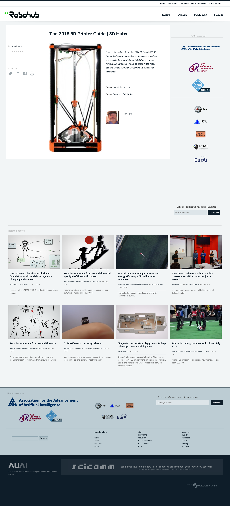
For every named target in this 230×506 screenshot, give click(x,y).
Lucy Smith (23, 284)
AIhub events (215, 4)
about (162, 4)
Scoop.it (117, 94)
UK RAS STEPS (192, 284)
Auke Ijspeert (157, 284)
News (166, 15)
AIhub (12, 284)
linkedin (185, 435)
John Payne (16, 46)
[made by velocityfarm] (202, 485)
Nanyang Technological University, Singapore (83, 348)
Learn (218, 15)
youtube (185, 446)
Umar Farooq (177, 284)
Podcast (200, 15)
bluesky (185, 443)
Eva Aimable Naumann (139, 284)
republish (184, 4)
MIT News (122, 351)
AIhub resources (198, 4)
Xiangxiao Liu (123, 284)
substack (186, 432)
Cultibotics (128, 94)
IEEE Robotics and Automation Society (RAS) (82, 281)
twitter (184, 441)
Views (182, 15)
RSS (140, 446)
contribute (172, 4)
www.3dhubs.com (121, 87)
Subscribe (214, 212)
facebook (186, 438)
